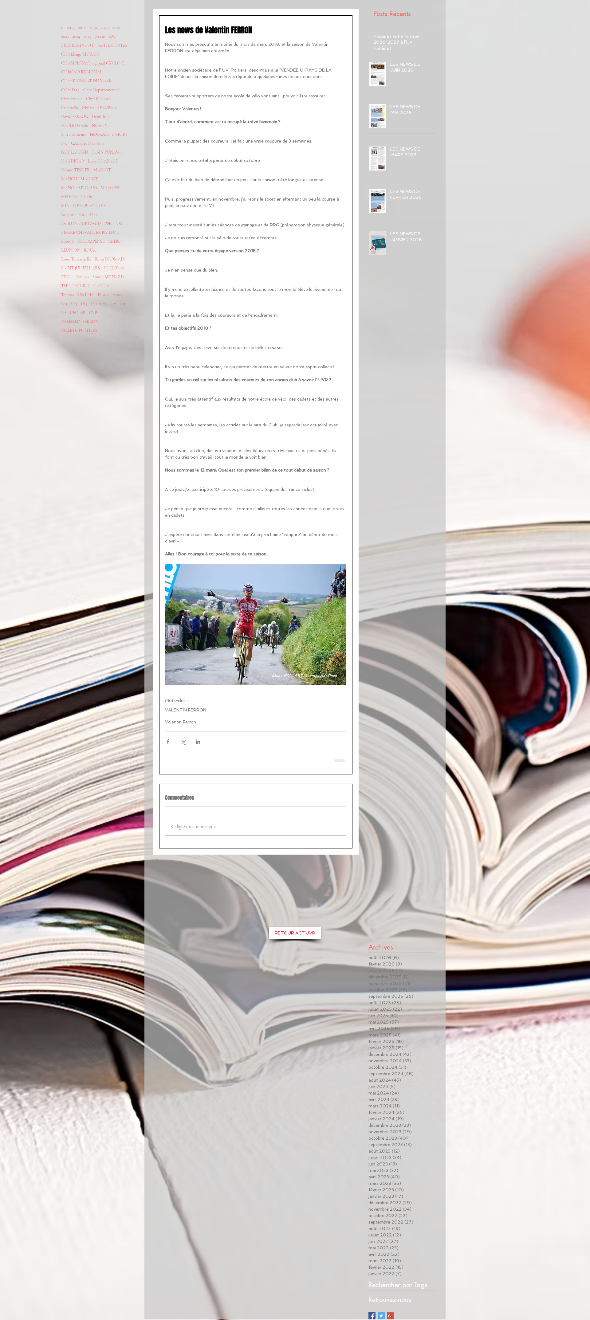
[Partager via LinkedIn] (198, 742)
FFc (64, 143)
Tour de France (110, 294)
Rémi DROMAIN (110, 259)
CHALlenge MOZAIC (80, 54)
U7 (63, 312)
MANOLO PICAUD (79, 187)
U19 (123, 303)
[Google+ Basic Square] (390, 1315)
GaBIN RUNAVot (107, 152)
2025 (87, 36)
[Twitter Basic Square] (381, 1315)
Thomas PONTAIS (77, 294)
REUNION (70, 250)
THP (65, 285)
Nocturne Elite (73, 214)
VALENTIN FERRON (79, 321)
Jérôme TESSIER (75, 170)
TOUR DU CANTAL (91, 285)
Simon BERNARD (108, 277)
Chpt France (71, 98)
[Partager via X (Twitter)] (183, 742)
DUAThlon (107, 107)
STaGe (67, 277)
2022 (116, 27)
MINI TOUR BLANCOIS (83, 205)
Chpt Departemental (101, 89)
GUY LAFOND (74, 152)
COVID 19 (70, 89)
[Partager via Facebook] (168, 742)
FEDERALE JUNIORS (109, 134)
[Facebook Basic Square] (372, 1315)
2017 (70, 27)
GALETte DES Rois (87, 143)
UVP (93, 312)
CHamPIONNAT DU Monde (86, 81)
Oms (94, 214)
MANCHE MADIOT (79, 179)
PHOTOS (113, 223)
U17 (112, 303)
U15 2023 (98, 303)
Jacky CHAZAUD (103, 161)
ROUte (90, 250)
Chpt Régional (98, 98)
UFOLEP (77, 312)
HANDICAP (72, 161)
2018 (82, 27)
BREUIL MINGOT (77, 45)
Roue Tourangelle (76, 259)
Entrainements (73, 134)
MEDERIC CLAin (76, 196)
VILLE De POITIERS (79, 330)
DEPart (88, 107)
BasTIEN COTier (112, 45)
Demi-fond (101, 116)
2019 (93, 27)
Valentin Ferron (180, 721)
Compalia (69, 107)
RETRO (115, 241)
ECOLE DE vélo (74, 125)
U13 (74, 303)
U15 (84, 303)
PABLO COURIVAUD (81, 223)
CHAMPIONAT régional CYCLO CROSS (95, 63)
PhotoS (67, 241)
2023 (65, 36)
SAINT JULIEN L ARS (80, 268)
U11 (64, 303)
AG (112, 36)
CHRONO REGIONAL (81, 72)
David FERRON (74, 116)
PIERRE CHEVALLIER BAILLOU (90, 232)
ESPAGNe (100, 125)
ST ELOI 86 (114, 268)
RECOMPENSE (90, 241)
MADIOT (102, 170)
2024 (76, 36)
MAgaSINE (110, 187)
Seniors (82, 277)
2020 (105, 27)
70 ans (100, 36)
